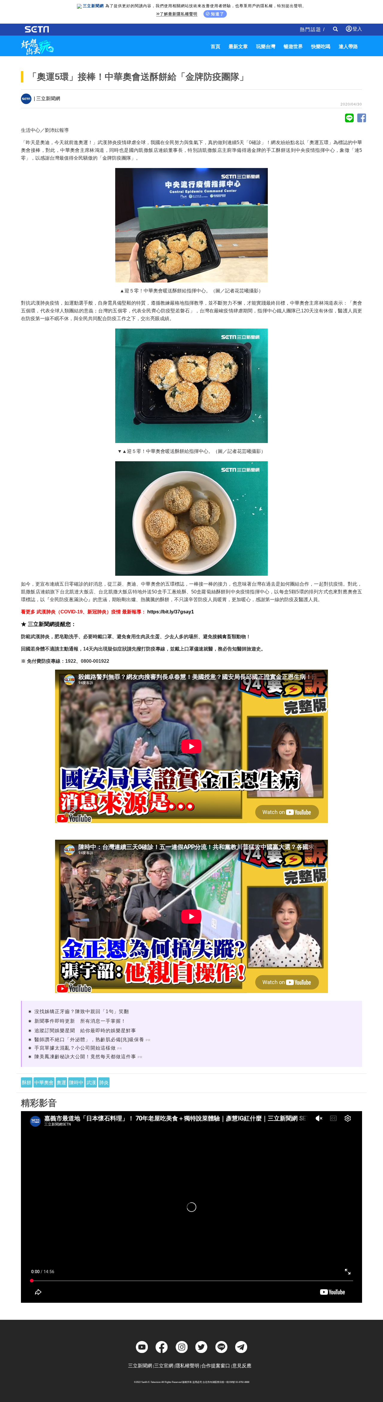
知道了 (217, 14)
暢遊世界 (293, 46)
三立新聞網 (140, 1365)
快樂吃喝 (320, 46)
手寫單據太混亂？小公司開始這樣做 (75, 1047)
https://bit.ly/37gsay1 (170, 611)
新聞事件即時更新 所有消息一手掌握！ (80, 1021)
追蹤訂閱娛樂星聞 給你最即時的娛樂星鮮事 (85, 1030)
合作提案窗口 (215, 1365)
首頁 (215, 46)
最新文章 (238, 46)
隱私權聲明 (187, 1365)
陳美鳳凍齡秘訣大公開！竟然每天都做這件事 (85, 1056)
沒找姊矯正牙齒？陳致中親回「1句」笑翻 (81, 1011)
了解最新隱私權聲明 (178, 14)
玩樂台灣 (265, 46)
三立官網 (163, 1365)
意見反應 (241, 1365)
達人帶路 (348, 46)
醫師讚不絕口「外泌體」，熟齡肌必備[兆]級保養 (89, 1039)
